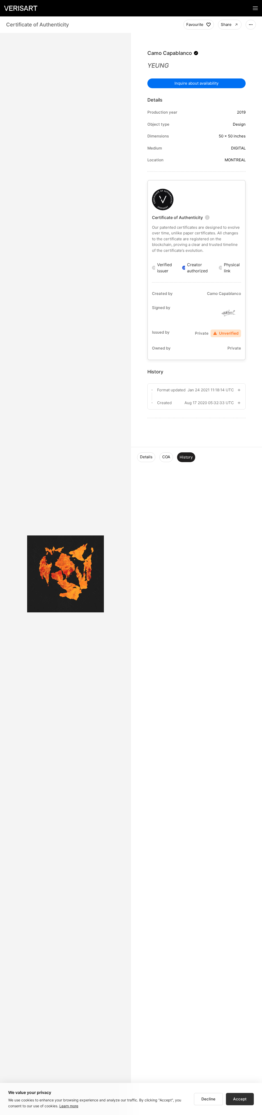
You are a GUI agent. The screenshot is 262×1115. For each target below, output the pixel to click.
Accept (240, 1099)
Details (146, 456)
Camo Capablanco (169, 53)
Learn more (68, 1106)
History (186, 457)
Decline (208, 1099)
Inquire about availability (196, 83)
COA (166, 456)
